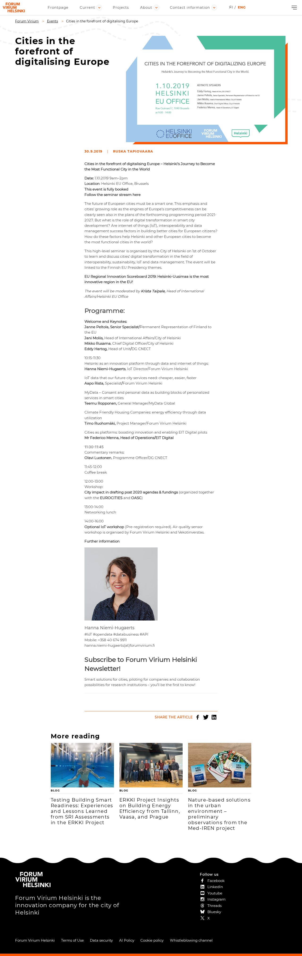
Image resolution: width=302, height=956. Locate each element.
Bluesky (214, 912)
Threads (214, 905)
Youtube (214, 893)
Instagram (216, 899)
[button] (293, 7)
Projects (121, 7)
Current (87, 7)
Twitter (205, 717)
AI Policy (126, 940)
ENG (242, 7)
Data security (101, 940)
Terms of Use (72, 940)
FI (231, 7)
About (146, 7)
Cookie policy (152, 940)
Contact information (190, 7)
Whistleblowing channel (191, 940)
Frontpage (58, 7)
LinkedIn (214, 717)
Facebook (197, 717)
